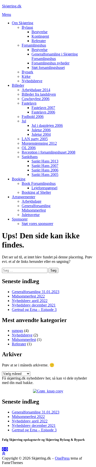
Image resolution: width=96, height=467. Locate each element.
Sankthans (30, 157)
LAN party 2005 (35, 139)
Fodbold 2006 (33, 116)
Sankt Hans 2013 (45, 161)
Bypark (27, 72)
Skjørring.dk (11, 6)
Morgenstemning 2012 (39, 143)
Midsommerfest (34, 210)
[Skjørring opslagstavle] (3, 449)
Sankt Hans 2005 (45, 174)
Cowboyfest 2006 (35, 99)
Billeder (18, 85)
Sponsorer (20, 219)
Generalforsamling (36, 206)
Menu (6, 14)
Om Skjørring (22, 23)
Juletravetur (31, 215)
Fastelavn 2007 (43, 108)
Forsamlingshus (34, 45)
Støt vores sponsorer (37, 223)
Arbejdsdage (31, 201)
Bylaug (27, 27)
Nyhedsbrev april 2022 (30, 301)
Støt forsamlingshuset (48, 67)
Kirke (26, 76)
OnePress (62, 458)
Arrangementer (23, 197)
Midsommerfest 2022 (28, 296)
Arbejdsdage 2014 (36, 90)
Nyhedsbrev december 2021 (34, 305)
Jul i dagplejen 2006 (47, 125)
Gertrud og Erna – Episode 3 (34, 309)
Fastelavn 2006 (43, 112)
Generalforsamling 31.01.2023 (35, 292)
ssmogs (17, 331)
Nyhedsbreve (32, 81)
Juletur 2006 (41, 130)
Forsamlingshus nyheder (50, 63)
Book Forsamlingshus (39, 183)
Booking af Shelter (36, 192)
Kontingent (40, 36)
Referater (39, 41)
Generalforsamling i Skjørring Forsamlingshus (55, 56)
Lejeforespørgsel (44, 188)
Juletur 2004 (41, 134)
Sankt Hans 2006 (45, 170)
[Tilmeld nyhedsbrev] (48, 391)
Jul (24, 121)
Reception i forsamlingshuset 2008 (48, 152)
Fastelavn (29, 103)
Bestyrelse (40, 32)
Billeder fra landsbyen (39, 94)
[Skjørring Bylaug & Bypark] (6, 449)
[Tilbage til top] (3, 454)
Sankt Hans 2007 (45, 166)
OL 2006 (29, 148)
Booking (18, 179)
